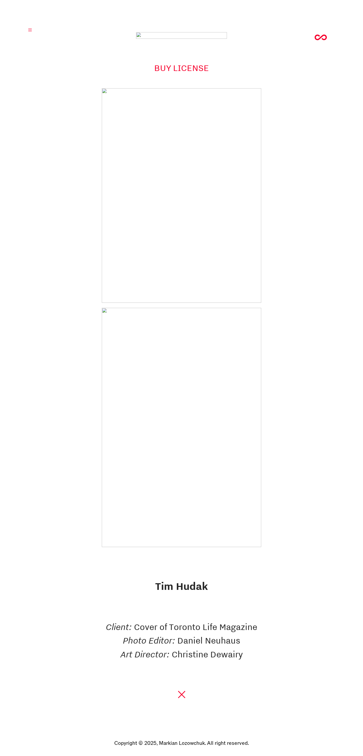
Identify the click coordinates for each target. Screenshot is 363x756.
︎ (181, 694)
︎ (322, 38)
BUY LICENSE (181, 67)
